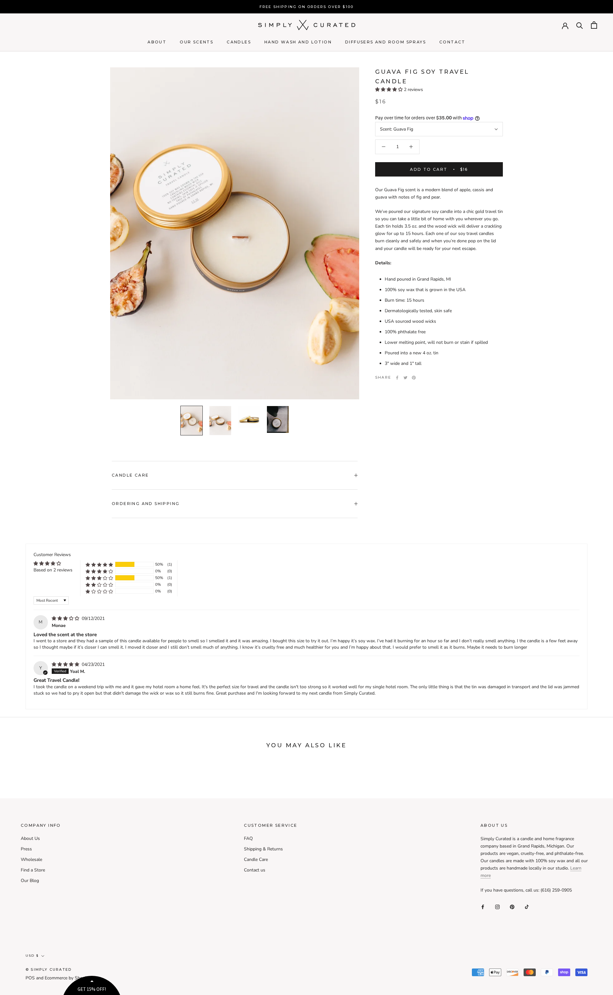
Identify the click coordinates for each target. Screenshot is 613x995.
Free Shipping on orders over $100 (307, 6)
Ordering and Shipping (145, 503)
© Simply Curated (49, 969)
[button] (389, 90)
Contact (452, 42)
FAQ (248, 838)
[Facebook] (397, 378)
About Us (30, 838)
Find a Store (33, 870)
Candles (239, 42)
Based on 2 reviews (53, 570)
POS (30, 978)
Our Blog (30, 881)
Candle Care (130, 475)
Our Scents (196, 42)
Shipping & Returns (263, 849)
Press (26, 849)
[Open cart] (594, 25)
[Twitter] (405, 378)
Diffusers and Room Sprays (385, 42)
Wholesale (31, 859)
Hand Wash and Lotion (298, 42)
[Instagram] (497, 906)
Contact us (254, 870)
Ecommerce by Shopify (67, 978)
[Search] (579, 25)
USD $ (32, 956)
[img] (66, 618)
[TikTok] (527, 906)
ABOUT (157, 42)
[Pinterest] (414, 378)
